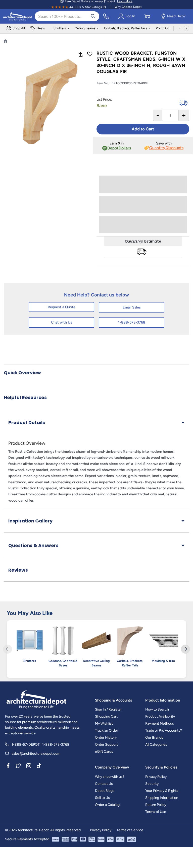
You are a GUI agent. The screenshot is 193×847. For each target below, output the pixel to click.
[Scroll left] (179, 28)
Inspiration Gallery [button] (30, 521)
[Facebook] (8, 766)
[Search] (93, 16)
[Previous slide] (7, 649)
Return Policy (155, 805)
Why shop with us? (109, 777)
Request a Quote (61, 307)
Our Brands (154, 737)
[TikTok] (39, 766)
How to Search (157, 709)
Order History (106, 737)
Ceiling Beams (85, 28)
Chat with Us (61, 322)
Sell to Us (102, 798)
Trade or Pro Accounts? (163, 730)
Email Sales (132, 307)
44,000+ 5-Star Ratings (85, 7)
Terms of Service (130, 830)
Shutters (60, 28)
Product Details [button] (26, 422)
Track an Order (106, 730)
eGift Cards (104, 751)
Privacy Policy (156, 777)
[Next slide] (185, 649)
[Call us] (106, 16)
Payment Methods (159, 723)
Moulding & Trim (163, 661)
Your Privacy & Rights (161, 791)
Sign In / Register (108, 709)
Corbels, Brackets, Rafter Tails (125, 28)
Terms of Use (155, 812)
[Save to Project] (90, 54)
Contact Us (104, 784)
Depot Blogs (104, 791)
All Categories (156, 744)
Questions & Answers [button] (33, 545)
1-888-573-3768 (131, 322)
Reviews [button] (18, 570)
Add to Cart (143, 128)
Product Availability (160, 716)
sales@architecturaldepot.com (36, 753)
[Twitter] (18, 766)
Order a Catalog (107, 805)
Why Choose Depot (128, 7)
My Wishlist (104, 723)
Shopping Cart (106, 716)
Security (152, 784)
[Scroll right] (186, 28)
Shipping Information (161, 798)
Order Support (106, 744)
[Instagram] (29, 766)
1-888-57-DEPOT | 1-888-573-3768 (40, 744)
